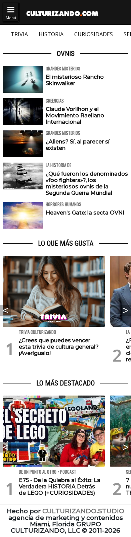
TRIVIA (19, 34)
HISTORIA (51, 34)
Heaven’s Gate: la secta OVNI (85, 213)
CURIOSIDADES (93, 34)
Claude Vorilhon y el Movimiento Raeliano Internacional (75, 115)
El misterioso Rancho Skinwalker (75, 80)
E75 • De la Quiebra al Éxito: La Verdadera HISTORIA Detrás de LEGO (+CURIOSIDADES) (59, 486)
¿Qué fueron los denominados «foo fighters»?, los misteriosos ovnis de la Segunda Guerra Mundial (87, 183)
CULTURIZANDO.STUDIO (83, 511)
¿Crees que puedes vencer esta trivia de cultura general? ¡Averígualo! (59, 346)
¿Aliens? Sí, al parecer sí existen (78, 144)
